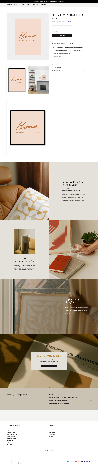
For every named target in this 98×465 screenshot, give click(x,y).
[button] (22, 5)
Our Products (52, 432)
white (67, 53)
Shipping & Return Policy (12, 434)
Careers (51, 436)
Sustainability (52, 434)
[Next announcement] (91, 1)
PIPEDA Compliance (11, 438)
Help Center (9, 430)
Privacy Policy (10, 440)
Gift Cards (9, 442)
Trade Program (52, 430)
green (72, 53)
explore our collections (49, 366)
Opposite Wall (88, 464)
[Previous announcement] (7, 1)
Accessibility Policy (11, 432)
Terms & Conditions (11, 436)
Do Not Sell (9, 444)
